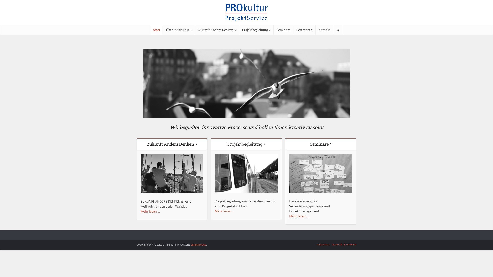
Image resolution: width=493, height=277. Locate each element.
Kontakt (324, 30)
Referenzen (304, 30)
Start (156, 30)
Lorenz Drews (198, 244)
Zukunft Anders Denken (215, 30)
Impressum (323, 244)
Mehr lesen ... (150, 211)
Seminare (283, 30)
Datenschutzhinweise (344, 244)
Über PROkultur (177, 30)
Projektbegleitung (255, 30)
